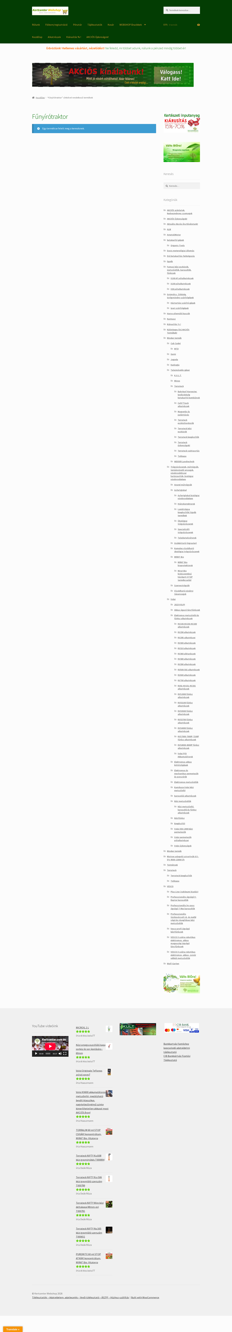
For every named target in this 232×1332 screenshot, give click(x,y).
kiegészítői (179, 823)
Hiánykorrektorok (186, 503)
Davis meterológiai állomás (180, 250)
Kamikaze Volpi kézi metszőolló (184, 789)
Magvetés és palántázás (184, 413)
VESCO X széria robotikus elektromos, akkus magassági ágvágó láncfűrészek (183, 942)
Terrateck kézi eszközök (185, 430)
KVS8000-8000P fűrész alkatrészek (188, 747)
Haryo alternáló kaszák (178, 313)
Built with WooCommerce (145, 1297)
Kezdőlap (37, 37)
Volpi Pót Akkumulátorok (185, 755)
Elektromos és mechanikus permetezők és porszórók (186, 773)
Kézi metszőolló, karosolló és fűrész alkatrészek (187, 809)
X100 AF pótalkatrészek (182, 278)
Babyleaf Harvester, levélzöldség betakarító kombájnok (189, 394)
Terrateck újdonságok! (184, 444)
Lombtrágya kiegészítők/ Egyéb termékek (187, 512)
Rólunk (36, 24)
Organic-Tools (178, 245)
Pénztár (77, 24)
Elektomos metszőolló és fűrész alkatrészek (186, 617)
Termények (172, 864)
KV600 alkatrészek (187, 675)
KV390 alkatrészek (187, 664)
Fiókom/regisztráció (56, 24)
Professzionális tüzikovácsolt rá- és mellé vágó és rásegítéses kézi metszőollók (183, 919)
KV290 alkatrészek (187, 632)
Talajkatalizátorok (187, 537)
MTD (176, 348)
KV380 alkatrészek (187, 658)
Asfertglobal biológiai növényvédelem (188, 497)
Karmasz (171, 318)
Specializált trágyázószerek (185, 531)
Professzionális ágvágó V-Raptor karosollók (183, 898)
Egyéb (170, 261)
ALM (169, 229)
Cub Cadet (176, 343)
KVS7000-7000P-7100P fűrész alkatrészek (188, 738)
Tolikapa (182, 456)
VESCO (170, 886)
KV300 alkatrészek (187, 643)
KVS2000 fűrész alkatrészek (185, 696)
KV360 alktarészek (187, 653)
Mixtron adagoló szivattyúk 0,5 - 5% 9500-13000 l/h (183, 858)
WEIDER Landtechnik (184, 461)
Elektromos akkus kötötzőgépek (183, 763)
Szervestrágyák (182, 585)
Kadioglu (175, 364)
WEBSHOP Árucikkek (130, 24)
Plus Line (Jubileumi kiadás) (184, 891)
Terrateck (179, 386)
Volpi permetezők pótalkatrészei (182, 839)
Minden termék (174, 338)
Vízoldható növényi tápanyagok (183, 592)
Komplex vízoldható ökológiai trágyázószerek (186, 550)
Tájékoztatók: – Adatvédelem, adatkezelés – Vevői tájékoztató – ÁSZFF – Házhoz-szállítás (80, 1297)
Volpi (173, 599)
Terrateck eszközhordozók (186, 422)
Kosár (111, 24)
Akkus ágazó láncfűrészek (187, 610)
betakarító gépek (175, 240)
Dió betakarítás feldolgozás (181, 256)
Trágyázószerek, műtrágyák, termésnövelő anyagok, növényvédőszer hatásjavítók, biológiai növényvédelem (185, 473)
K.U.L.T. (177, 375)
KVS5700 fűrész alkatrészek (185, 721)
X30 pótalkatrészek (180, 289)
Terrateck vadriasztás (188, 450)
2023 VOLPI (179, 604)
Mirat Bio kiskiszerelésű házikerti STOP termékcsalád (185, 575)
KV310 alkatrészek (187, 648)
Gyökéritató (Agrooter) (185, 543)
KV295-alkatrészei (186, 637)
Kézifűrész (179, 818)
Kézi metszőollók (182, 801)
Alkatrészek (54, 37)
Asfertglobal (180, 490)
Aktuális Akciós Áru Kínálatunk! (182, 224)
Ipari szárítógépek (180, 308)
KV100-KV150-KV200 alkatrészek (187, 625)
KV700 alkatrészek (187, 680)
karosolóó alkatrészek (185, 795)
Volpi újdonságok (182, 845)
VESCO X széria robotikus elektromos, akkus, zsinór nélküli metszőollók (183, 955)
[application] (50, 1046)
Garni (173, 354)
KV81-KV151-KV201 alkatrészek (187, 687)
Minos (177, 380)
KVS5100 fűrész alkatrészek (185, 704)
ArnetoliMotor (174, 234)
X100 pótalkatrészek (181, 283)
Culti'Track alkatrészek (183, 405)
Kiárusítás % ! (73, 37)
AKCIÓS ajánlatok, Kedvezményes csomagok (179, 212)
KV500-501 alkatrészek (189, 669)
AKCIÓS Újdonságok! (97, 37)
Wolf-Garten (173, 963)
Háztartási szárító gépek (183, 302)
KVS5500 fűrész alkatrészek (185, 713)
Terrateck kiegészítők (188, 437)
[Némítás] (60, 1053)
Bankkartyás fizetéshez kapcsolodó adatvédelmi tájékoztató (177, 1048)
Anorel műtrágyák (183, 484)
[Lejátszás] (36, 1053)
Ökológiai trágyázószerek (185, 522)
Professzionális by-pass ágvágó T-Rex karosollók (183, 907)
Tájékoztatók (94, 24)
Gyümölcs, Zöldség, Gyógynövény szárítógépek (180, 296)
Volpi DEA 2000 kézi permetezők (183, 830)
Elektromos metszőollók (186, 782)
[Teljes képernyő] (64, 1053)
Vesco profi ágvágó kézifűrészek (180, 930)
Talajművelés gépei (180, 370)
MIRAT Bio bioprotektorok (185, 564)
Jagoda (174, 359)
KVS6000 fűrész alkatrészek (185, 730)
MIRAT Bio (179, 556)
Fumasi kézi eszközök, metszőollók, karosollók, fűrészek (179, 269)
